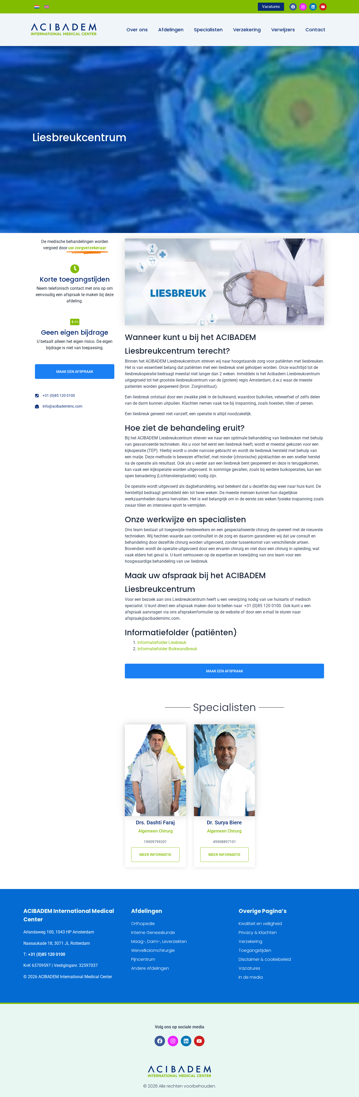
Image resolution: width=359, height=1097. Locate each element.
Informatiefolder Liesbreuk (161, 642)
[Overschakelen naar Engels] (47, 6)
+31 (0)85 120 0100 (46, 954)
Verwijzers (283, 29)
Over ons (137, 29)
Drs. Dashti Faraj (155, 822)
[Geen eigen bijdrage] (74, 322)
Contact (315, 29)
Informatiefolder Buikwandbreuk (167, 648)
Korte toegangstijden (75, 279)
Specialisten (208, 29)
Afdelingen (170, 29)
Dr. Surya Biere (224, 822)
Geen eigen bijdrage (74, 332)
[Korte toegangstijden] (74, 268)
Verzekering (247, 29)
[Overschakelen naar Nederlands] (37, 6)
